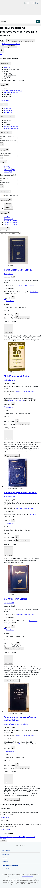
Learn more (3, 100)
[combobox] (8, 46)
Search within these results (8, 231)
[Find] (38, 21)
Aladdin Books (34, 292)
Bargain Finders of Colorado (16, 744)
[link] (1, 54)
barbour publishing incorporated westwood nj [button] (22, 41)
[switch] (0, 195)
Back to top (20, 845)
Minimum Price (4, 178)
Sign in (32, 3)
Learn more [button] (4, 229)
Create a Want (4, 817)
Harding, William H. (9, 496)
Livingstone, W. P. (9, 603)
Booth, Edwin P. (8, 274)
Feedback (3, 840)
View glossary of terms (16, 837)
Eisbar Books (33, 621)
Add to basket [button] (8, 332)
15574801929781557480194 (25, 736)
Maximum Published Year (8, 140)
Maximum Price (5, 182)
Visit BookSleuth (5, 830)
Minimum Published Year (7, 136)
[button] (22, 69)
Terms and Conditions (27, 876)
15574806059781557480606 (25, 285)
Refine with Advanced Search (11, 44)
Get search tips (4, 837)
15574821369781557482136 (25, 392)
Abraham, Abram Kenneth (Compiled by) (16, 724)
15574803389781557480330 (25, 508)
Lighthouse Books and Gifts (16, 400)
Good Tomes (32, 514)
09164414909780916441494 (25, 614)
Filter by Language (5, 154)
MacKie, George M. (10, 380)
